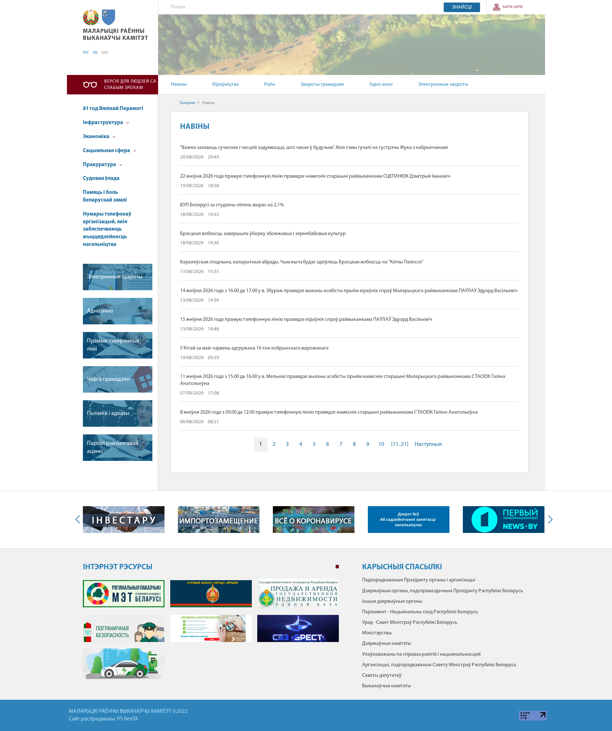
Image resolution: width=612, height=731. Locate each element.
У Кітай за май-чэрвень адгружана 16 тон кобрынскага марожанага (254, 348)
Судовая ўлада (101, 178)
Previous (79, 519)
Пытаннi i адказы (108, 414)
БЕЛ (105, 53)
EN (95, 53)
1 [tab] (337, 566)
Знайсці (462, 7)
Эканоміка (96, 136)
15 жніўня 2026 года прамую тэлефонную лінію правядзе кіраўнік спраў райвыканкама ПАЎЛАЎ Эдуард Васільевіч (306, 319)
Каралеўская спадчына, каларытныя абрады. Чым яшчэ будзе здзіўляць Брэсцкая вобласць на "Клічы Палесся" (301, 262)
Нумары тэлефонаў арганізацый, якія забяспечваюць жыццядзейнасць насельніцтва (107, 229)
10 (381, 444)
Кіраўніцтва (225, 84)
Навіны (179, 84)
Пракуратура (100, 164)
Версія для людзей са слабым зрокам (130, 84)
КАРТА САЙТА (513, 7)
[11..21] (399, 444)
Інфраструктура (103, 122)
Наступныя (428, 444)
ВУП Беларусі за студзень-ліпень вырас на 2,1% (232, 205)
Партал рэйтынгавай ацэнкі (112, 447)
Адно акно (381, 84)
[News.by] (503, 519)
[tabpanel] (211, 632)
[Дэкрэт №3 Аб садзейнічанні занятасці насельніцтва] (408, 519)
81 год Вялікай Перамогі (113, 108)
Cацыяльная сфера (107, 150)
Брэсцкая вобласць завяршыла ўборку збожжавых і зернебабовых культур (263, 233)
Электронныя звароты (443, 84)
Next (549, 519)
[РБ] (91, 17)
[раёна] (108, 17)
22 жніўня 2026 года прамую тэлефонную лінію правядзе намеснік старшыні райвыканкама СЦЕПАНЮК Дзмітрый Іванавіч (315, 176)
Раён (269, 84)
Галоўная (187, 103)
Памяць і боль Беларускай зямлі (105, 196)
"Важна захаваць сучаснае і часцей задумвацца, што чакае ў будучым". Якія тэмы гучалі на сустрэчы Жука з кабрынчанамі (314, 147)
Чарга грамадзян (108, 379)
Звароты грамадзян (322, 84)
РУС (86, 53)
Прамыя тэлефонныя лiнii (113, 345)
